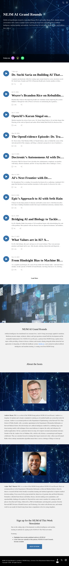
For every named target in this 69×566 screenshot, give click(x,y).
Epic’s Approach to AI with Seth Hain (37, 198)
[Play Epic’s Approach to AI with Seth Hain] (6, 197)
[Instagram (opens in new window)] (66, 560)
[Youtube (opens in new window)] (57, 562)
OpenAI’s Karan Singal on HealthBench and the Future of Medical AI (32, 116)
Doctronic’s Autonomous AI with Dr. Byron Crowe (36, 157)
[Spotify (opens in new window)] (22, 58)
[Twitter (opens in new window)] (62, 560)
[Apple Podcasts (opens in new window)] (13, 58)
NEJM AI (41, 344)
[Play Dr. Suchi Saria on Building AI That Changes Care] (6, 73)
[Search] (63, 2)
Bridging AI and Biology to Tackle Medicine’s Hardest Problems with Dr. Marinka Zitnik (37, 219)
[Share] (21, 84)
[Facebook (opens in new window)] (57, 560)
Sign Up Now (34, 546)
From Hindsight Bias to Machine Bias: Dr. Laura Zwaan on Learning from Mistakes (38, 260)
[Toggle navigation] (67, 2)
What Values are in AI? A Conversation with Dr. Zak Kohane (35, 240)
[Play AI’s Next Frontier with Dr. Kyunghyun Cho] (6, 177)
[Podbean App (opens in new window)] (17, 58)
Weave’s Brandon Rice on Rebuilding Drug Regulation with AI (37, 96)
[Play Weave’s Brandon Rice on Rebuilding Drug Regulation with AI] (6, 94)
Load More (34, 278)
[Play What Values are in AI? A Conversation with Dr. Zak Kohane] (6, 238)
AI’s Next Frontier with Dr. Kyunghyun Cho (30, 178)
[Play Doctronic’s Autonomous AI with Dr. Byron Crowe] (6, 156)
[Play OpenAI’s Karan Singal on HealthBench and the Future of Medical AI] (6, 115)
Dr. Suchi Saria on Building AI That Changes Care (36, 75)
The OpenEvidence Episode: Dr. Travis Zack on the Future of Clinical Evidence (38, 137)
